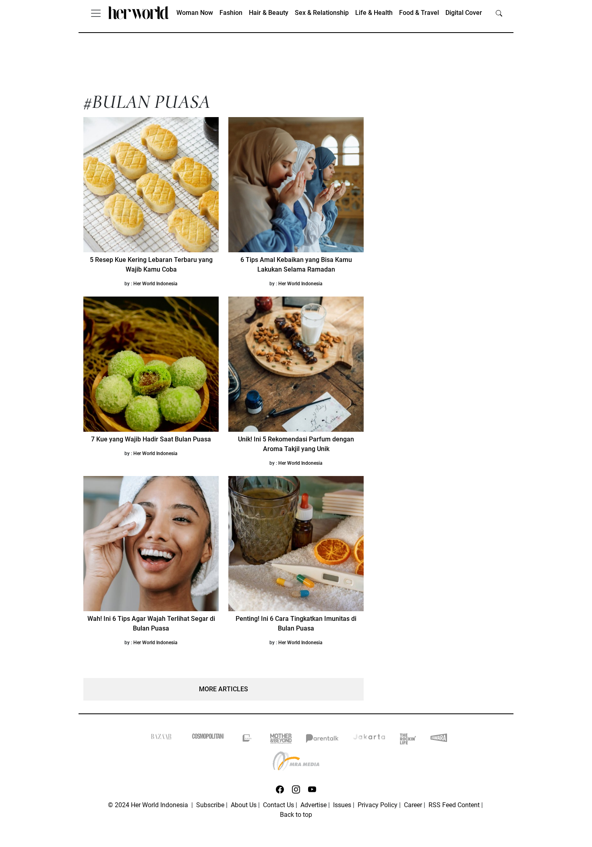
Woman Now (194, 12)
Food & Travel (419, 12)
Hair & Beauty (268, 12)
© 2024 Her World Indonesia (149, 805)
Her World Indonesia (155, 283)
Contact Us (278, 805)
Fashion (230, 12)
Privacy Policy (377, 805)
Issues (342, 805)
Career (413, 805)
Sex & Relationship (322, 12)
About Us (244, 805)
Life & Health (374, 12)
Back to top (296, 814)
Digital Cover (463, 12)
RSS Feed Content (454, 805)
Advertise (313, 805)
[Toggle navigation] (95, 13)
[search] (499, 13)
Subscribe (210, 805)
